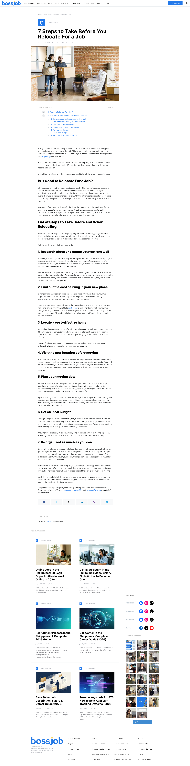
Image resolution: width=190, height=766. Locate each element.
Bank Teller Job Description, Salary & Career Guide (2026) (49, 701)
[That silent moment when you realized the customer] (154, 656)
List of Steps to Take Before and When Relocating (67, 115)
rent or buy (73, 308)
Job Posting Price (121, 754)
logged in (48, 521)
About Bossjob (74, 738)
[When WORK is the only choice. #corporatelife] (131, 679)
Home (40, 14)
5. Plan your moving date (60, 130)
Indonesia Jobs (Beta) (100, 754)
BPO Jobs (141, 754)
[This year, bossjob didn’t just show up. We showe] (142, 690)
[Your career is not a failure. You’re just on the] (142, 668)
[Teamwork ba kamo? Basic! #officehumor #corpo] (142, 645)
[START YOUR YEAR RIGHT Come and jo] (142, 656)
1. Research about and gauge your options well (68, 119)
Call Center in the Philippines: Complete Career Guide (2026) (93, 636)
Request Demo (120, 749)
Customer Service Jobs (147, 749)
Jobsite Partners (121, 744)
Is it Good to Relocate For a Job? (60, 112)
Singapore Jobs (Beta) (100, 749)
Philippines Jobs (98, 744)
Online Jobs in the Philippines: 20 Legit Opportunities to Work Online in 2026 (50, 574)
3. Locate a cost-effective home (62, 124)
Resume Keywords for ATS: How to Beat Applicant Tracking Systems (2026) (96, 701)
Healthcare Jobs (144, 759)
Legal (70, 744)
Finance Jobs (143, 744)
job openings (45, 156)
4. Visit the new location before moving (65, 127)
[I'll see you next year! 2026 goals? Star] (154, 702)
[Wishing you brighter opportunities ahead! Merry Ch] (142, 702)
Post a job (118, 738)
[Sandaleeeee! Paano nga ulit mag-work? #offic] (131, 690)
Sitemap (71, 759)
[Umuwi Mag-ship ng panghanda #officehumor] (142, 713)
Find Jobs (95, 738)
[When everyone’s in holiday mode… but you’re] (154, 690)
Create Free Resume (122, 759)
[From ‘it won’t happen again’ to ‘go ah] (154, 645)
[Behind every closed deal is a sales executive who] (154, 668)
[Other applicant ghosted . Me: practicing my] (131, 713)
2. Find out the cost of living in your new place (68, 122)
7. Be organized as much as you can (64, 135)
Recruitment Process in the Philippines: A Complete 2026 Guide (53, 636)
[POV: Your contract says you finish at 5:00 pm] (131, 668)
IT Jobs (141, 738)
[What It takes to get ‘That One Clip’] (154, 679)
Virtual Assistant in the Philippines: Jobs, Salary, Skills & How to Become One (95, 574)
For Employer (175, 3)
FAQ (70, 754)
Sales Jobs (95, 759)
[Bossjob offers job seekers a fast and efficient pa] (131, 645)
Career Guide (73, 749)
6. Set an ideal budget (59, 133)
